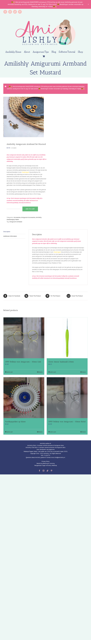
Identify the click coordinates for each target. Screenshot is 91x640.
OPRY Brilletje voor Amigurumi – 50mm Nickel (67, 422)
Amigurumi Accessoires (28, 217)
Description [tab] (6, 232)
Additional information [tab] (10, 236)
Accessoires (17, 217)
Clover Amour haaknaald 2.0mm (61, 362)
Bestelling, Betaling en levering (45, 463)
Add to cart (30, 209)
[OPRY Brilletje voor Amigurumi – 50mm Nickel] (67, 397)
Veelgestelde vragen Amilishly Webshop (45, 465)
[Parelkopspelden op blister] (23, 397)
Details (41, 372)
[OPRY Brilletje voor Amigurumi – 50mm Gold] (23, 337)
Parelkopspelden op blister (15, 422)
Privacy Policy (45, 461)
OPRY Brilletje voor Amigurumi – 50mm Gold (23, 362)
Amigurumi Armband (15, 222)
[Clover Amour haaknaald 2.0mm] (67, 337)
